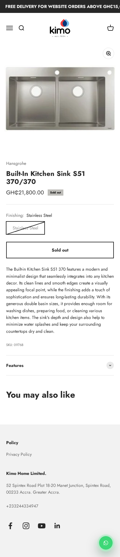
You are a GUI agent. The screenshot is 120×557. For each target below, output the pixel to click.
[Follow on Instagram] (26, 526)
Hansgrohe (16, 163)
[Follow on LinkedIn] (57, 526)
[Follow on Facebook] (10, 526)
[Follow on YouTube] (42, 526)
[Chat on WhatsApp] (105, 542)
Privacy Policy (19, 454)
